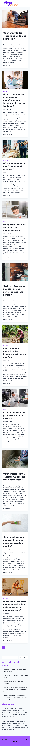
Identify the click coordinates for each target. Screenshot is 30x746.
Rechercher (5, 655)
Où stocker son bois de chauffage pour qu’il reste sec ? (14, 166)
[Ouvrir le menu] (25, 4)
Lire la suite (7, 65)
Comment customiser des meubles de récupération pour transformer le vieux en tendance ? (14, 100)
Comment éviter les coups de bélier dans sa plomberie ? (14, 36)
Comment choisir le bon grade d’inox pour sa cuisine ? (14, 415)
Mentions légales (20, 739)
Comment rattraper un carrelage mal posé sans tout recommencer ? (15, 477)
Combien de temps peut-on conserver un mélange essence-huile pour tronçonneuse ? (15, 689)
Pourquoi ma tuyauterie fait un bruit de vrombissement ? (14, 227)
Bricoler (5, 29)
